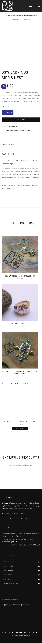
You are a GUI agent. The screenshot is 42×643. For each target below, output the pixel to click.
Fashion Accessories (10, 583)
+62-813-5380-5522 (15, 514)
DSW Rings (7, 579)
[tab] (9, 144)
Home (7, 16)
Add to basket (21, 119)
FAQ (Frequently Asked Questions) (16, 605)
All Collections (16, 16)
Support (9, 112)
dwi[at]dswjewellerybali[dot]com (18, 519)
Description (8, 144)
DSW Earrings (27, 16)
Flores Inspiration (12, 130)
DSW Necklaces (8, 575)
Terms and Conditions (10, 600)
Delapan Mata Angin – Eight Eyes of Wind (18, 545)
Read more (20, 428)
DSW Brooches (8, 566)
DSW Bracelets (8, 562)
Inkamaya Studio (22, 635)
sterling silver (25, 130)
